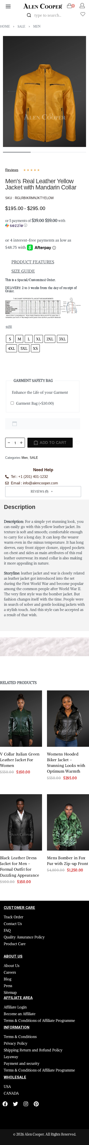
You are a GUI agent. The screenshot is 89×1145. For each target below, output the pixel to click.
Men (37, 26)
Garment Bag (35, 403)
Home (5, 26)
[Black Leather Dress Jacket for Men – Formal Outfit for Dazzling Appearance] (21, 822)
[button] (43, 222)
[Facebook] (5, 1104)
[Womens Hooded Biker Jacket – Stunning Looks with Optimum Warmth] (68, 718)
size (9, 327)
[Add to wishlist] (77, 443)
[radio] (10, 339)
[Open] (83, 14)
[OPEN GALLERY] (44, 91)
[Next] (77, 91)
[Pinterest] (36, 1104)
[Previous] (12, 91)
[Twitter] (15, 1104)
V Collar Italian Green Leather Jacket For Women (20, 760)
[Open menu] (8, 6)
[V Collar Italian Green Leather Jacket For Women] (21, 718)
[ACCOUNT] (82, 5)
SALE (21, 26)
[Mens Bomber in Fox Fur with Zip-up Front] (68, 822)
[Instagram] (25, 1104)
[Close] (68, 15)
